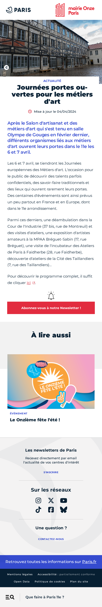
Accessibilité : (66, 574)
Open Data (22, 581)
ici (29, 282)
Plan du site (79, 581)
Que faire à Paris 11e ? (45, 597)
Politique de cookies (50, 581)
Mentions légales (20, 574)
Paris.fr (89, 561)
